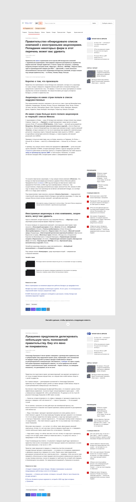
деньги (28, 304)
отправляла (29, 150)
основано (40, 183)
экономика (34, 304)
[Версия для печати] (48, 309)
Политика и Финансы (34, 32)
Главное (24, 32)
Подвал (69, 32)
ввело (38, 60)
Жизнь (43, 32)
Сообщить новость (107, 23)
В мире (54, 32)
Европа (48, 32)
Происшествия (61, 32)
